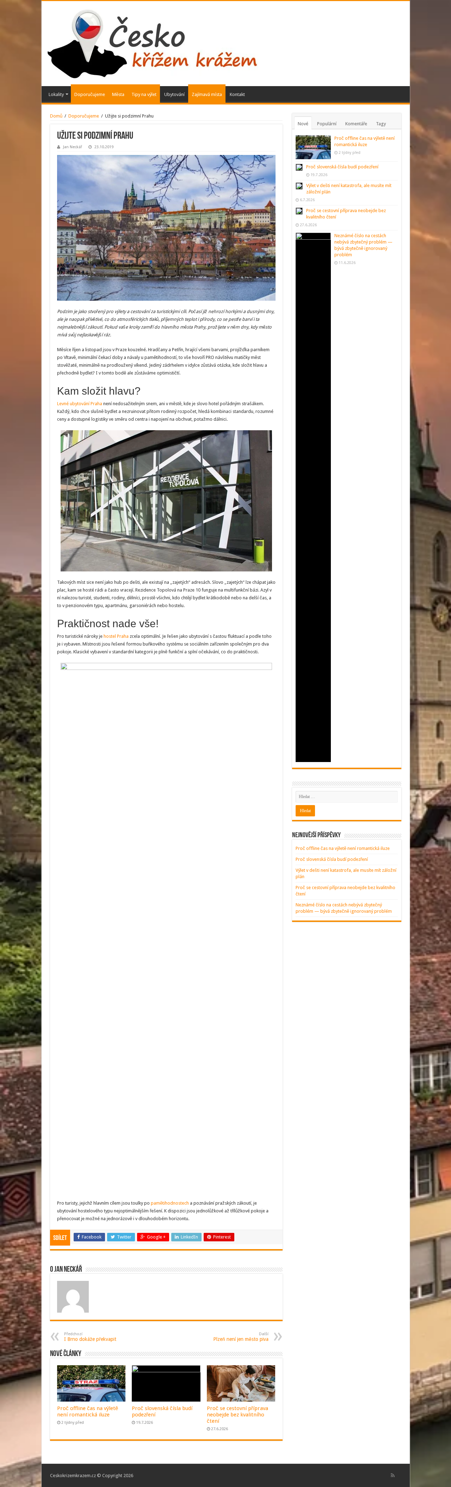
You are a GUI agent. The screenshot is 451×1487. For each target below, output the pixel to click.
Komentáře (356, 123)
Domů (56, 116)
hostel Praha (116, 636)
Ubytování (174, 94)
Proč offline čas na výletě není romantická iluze (87, 1411)
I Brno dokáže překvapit (90, 1337)
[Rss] (392, 1475)
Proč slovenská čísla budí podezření (342, 166)
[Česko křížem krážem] (152, 42)
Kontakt (237, 94)
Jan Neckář (72, 147)
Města (118, 94)
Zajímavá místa (207, 94)
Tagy (381, 123)
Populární (326, 123)
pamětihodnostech (170, 1203)
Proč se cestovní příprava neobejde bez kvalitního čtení (237, 1414)
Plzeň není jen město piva (240, 1337)
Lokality (56, 94)
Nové (303, 123)
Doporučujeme (89, 94)
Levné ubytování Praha (79, 403)
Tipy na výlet (143, 94)
